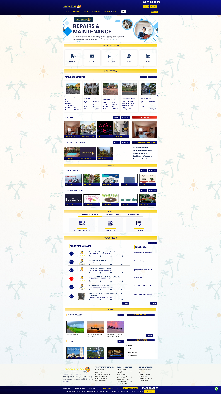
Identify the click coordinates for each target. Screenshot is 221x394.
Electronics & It (143, 376)
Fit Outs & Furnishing (140, 153)
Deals (86, 11)
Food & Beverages (143, 380)
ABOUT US (66, 388)
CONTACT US (94, 388)
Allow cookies (149, 391)
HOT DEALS (144, 117)
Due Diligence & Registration (142, 156)
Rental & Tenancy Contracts (142, 150)
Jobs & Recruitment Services (124, 381)
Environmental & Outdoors (145, 378)
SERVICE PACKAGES (133, 215)
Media (115, 11)
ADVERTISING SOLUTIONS (90, 215)
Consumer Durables (144, 373)
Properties (76, 11)
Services (107, 11)
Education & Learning (144, 374)
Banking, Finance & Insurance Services (124, 371)
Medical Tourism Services (123, 379)
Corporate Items (143, 371)
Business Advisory (122, 369)
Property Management (140, 147)
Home (67, 11)
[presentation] (64, 29)
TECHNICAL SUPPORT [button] (110, 388)
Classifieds (96, 11)
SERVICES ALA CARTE (112, 215)
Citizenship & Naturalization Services (126, 378)
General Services (121, 374)
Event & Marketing (122, 383)
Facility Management (100, 380)
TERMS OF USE (79, 388)
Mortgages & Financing (101, 376)
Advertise (154, 11)
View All (143, 77)
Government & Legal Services (124, 376)
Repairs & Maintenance (101, 378)
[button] (104, 39)
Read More (66, 381)
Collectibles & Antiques (145, 369)
